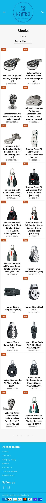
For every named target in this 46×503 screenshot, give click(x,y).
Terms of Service (9, 471)
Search (5, 451)
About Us (6, 455)
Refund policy (8, 475)
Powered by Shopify (21, 495)
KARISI (11, 495)
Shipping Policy (9, 459)
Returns (5, 463)
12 (27, 435)
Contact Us (7, 467)
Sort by (23, 36)
